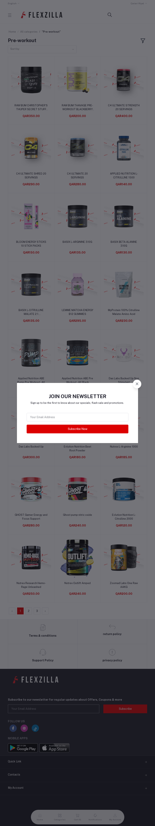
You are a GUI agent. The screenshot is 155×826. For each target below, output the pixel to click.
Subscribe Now (77, 429)
